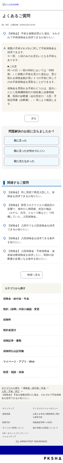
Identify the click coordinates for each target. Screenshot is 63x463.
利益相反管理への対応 (42, 422)
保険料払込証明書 (13, 351)
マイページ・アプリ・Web (19, 361)
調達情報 (6, 414)
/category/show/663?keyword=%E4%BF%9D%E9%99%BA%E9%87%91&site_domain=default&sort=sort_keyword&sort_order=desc (58, 340)
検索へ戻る (33, 274)
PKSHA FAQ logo (52, 458)
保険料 (7, 319)
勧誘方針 (6, 422)
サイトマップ (8, 408)
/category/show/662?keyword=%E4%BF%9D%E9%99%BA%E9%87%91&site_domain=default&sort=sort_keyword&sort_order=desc (58, 330)
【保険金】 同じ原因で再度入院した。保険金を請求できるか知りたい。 (31, 194)
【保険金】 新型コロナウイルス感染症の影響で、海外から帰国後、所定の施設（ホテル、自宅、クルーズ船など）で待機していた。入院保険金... (31, 211)
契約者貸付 (9, 330)
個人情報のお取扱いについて (45, 428)
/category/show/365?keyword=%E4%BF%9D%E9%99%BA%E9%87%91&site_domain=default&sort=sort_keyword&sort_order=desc (58, 351)
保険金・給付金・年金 (16, 298)
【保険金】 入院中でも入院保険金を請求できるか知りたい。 (31, 227)
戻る (33, 118)
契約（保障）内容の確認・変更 (21, 309)
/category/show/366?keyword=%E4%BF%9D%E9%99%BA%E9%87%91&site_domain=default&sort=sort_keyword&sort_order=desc (58, 361)
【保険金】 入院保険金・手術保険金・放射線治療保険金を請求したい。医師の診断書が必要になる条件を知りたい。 (31, 255)
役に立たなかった (24, 161)
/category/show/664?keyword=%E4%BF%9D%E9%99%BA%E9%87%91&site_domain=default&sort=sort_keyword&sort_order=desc (58, 372)
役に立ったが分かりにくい (29, 150)
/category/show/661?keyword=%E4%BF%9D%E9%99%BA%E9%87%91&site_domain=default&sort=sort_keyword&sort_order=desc (58, 319)
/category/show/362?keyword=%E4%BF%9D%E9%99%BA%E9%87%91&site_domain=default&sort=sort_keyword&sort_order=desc (58, 298)
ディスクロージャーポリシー (45, 408)
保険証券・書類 (12, 340)
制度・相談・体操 (13, 372)
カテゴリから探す (11, 388)
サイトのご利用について (13, 428)
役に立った (20, 140)
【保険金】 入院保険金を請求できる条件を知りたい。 (31, 240)
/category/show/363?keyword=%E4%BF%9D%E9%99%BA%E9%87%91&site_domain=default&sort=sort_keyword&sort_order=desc (58, 309)
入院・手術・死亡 (11, 391)
